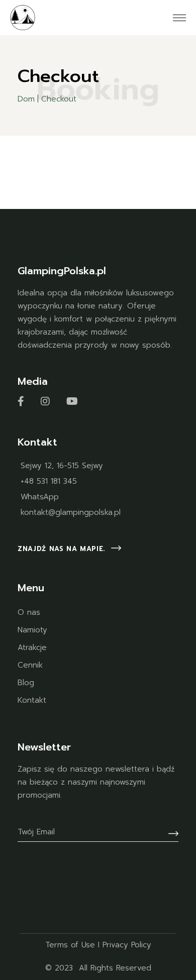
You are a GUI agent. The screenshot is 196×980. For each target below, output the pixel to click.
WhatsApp (40, 496)
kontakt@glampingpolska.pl (71, 512)
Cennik (30, 665)
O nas (29, 612)
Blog (26, 682)
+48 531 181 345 (49, 481)
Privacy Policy (127, 944)
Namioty (32, 629)
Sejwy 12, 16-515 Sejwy (62, 465)
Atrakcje (32, 647)
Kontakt (32, 700)
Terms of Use (70, 944)
